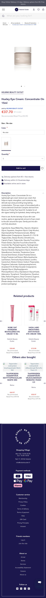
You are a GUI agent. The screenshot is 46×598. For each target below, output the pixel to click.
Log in (23, 540)
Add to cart (21, 168)
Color (3, 128)
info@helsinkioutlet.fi (23, 462)
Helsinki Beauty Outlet (12, 334)
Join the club (23, 543)
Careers (23, 571)
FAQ (23, 516)
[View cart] (43, 10)
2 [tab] (24, 86)
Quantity (4, 154)
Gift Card (23, 519)
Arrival (23, 557)
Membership (23, 498)
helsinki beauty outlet (14, 108)
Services (23, 564)
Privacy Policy (23, 502)
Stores (23, 560)
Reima (12, 379)
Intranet (23, 526)
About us (23, 574)
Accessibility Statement (23, 567)
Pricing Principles (23, 523)
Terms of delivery (23, 509)
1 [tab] (21, 86)
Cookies (23, 505)
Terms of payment (23, 512)
